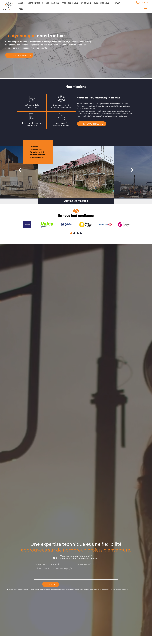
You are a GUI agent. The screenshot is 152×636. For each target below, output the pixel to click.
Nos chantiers (52, 3)
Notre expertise (35, 3)
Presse (22, 9)
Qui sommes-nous (101, 3)
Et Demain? (86, 3)
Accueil (21, 3)
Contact (116, 3)
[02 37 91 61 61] (137, 2)
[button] (71, 233)
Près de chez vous (70, 3)
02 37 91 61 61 (144, 2)
